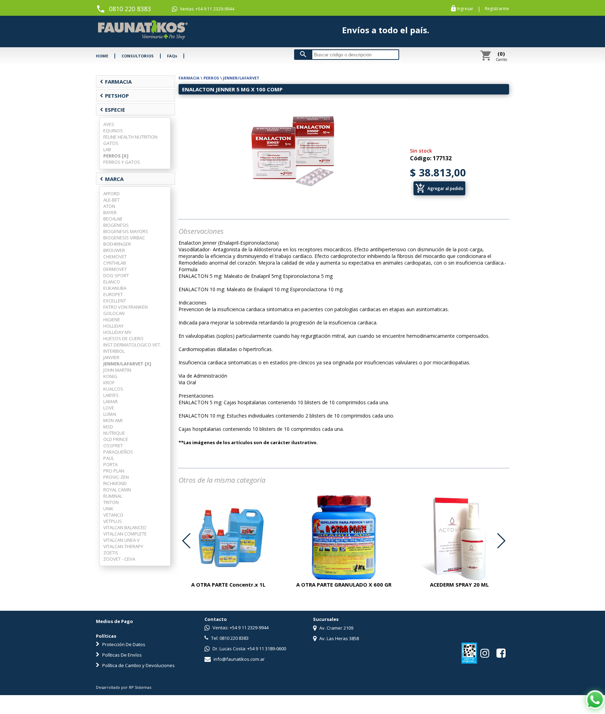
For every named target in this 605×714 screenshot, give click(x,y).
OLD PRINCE (115, 439)
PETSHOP (114, 95)
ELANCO (111, 282)
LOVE (108, 408)
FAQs (172, 55)
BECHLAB (112, 219)
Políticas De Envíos (121, 655)
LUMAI (109, 414)
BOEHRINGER (117, 244)
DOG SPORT (116, 275)
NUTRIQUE (114, 433)
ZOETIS (110, 553)
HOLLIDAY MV (117, 332)
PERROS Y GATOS (121, 162)
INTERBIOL (114, 351)
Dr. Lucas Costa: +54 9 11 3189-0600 (248, 648)
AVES (108, 124)
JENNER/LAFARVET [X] (127, 363)
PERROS (211, 77)
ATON (109, 206)
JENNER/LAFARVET (241, 77)
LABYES (111, 395)
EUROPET (113, 294)
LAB (107, 149)
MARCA (112, 178)
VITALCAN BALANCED (124, 527)
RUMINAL (112, 496)
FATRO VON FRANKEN (125, 307)
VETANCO (113, 515)
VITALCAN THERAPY (123, 546)
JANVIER (111, 357)
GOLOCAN (114, 313)
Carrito (501, 56)
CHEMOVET (115, 256)
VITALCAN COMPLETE (125, 534)
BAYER (110, 212)
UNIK (108, 508)
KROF (108, 382)
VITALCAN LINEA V (121, 540)
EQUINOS (113, 130)
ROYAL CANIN (117, 489)
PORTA (110, 464)
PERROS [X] (115, 156)
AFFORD (111, 193)
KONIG (110, 376)
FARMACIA (116, 81)
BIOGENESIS (116, 225)
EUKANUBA (114, 288)
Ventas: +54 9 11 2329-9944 (206, 9)
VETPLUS (112, 521)
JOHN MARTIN (117, 370)
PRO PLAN (113, 471)
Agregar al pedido (439, 188)
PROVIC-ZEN (116, 477)
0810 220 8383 (130, 9)
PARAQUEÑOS (118, 452)
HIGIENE (111, 319)
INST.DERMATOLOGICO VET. (132, 345)
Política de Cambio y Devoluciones (138, 665)
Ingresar (465, 9)
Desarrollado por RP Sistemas (123, 687)
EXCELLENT (114, 301)
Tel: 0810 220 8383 (229, 638)
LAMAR (110, 401)
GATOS (110, 143)
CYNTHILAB (114, 263)
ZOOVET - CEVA (119, 559)
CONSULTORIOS (137, 55)
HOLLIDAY (113, 326)
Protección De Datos (123, 644)
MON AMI (113, 420)
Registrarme (497, 9)
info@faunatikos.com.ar (239, 659)
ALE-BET (111, 200)
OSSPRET (113, 445)
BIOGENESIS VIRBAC (124, 237)
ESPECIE (112, 109)
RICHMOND (115, 483)
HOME (102, 55)
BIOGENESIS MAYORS (125, 231)
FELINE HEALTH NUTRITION (130, 137)
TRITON (111, 502)
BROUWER (114, 250)
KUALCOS (113, 389)
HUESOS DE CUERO (123, 338)
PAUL (108, 458)
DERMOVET (115, 269)
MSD (108, 427)
